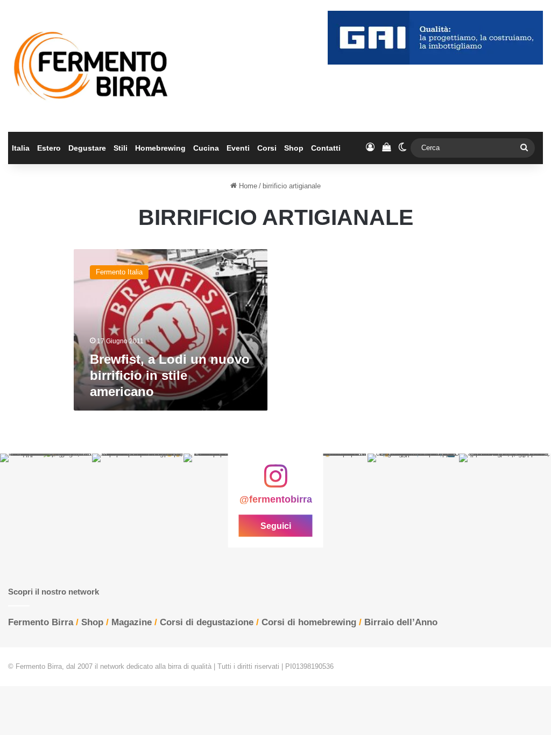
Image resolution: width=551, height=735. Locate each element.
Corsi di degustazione (206, 622)
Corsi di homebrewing (309, 622)
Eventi (238, 148)
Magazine (131, 622)
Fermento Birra (40, 622)
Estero (49, 148)
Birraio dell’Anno (400, 622)
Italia (21, 148)
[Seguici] (275, 481)
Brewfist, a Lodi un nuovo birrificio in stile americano (170, 375)
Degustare (87, 148)
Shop (293, 148)
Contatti (326, 148)
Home (247, 186)
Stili (121, 148)
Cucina (206, 148)
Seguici (275, 526)
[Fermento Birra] (91, 66)
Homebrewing (160, 148)
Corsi (267, 148)
